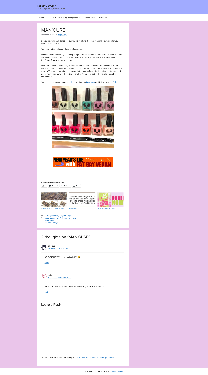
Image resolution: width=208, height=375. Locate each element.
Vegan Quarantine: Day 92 (107, 208)
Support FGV (90, 18)
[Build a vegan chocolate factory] (54, 199)
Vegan (69, 215)
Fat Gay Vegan (46, 6)
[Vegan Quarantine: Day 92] (111, 199)
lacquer (52, 218)
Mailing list (103, 18)
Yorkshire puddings (51, 223)
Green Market (74, 208)
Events (41, 18)
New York (59, 218)
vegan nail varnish (70, 218)
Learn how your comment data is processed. (95, 357)
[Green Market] (82, 199)
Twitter (116, 82)
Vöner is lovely (49, 220)
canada (46, 218)
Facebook (90, 82)
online (71, 82)
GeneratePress (117, 371)
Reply (47, 263)
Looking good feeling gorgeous (55, 215)
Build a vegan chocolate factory (52, 208)
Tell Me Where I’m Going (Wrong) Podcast (64, 18)
